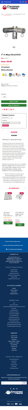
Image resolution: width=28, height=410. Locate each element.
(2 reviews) (5, 67)
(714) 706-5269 (7, 1)
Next (25, 188)
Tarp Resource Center (14, 312)
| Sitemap (19, 401)
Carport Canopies (14, 271)
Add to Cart (8, 223)
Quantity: (3, 94)
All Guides (14, 308)
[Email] (4, 109)
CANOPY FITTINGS (14, 343)
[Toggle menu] (2, 3)
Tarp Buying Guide (14, 310)
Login (11, 290)
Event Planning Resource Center (14, 326)
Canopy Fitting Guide (14, 315)
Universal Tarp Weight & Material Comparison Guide (14, 306)
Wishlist (14, 288)
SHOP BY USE (14, 335)
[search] (20, 2)
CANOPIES (14, 339)
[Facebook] (2, 109)
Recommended (14, 188)
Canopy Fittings (8, 14)
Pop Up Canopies (14, 269)
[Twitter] (9, 109)
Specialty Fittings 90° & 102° (19, 14)
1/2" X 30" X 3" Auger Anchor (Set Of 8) (19, 214)
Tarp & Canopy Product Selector (14, 322)
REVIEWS (14, 348)
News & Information (14, 304)
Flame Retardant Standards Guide (14, 324)
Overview (14, 132)
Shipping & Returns (14, 293)
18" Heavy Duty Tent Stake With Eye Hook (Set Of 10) (8, 216)
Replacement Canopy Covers (14, 275)
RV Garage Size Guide (14, 320)
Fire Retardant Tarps (14, 368)
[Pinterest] (13, 109)
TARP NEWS (14, 350)
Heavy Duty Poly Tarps (14, 359)
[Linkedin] (11, 109)
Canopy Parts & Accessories (14, 278)
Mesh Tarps (14, 366)
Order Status (14, 291)
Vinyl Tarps (14, 362)
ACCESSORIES (14, 344)
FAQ (14, 303)
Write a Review (7, 70)
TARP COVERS (14, 337)
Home (2, 14)
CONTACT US (14, 346)
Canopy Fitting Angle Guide (14, 319)
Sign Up (16, 290)
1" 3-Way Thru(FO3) (7, 15)
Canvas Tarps (14, 361)
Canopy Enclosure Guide (14, 317)
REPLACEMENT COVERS (14, 341)
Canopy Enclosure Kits (14, 273)
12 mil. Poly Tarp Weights (14, 313)
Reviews (14, 135)
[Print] (7, 109)
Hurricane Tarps (14, 364)
